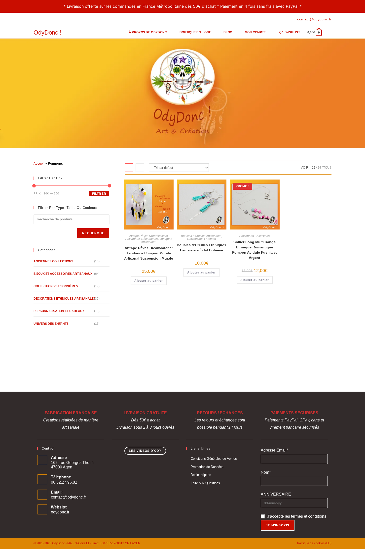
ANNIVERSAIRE (276, 494)
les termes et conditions (305, 516)
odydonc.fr (60, 512)
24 (319, 167)
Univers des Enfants (51, 323)
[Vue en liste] (140, 167)
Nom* (266, 472)
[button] (150, 185)
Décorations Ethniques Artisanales (156, 240)
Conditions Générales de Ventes (214, 458)
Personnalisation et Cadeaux (59, 311)
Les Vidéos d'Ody (145, 451)
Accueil (39, 163)
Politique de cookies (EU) (314, 543)
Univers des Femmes (201, 239)
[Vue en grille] (129, 167)
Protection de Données (207, 467)
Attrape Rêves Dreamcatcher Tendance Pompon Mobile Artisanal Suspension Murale (148, 253)
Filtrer (99, 193)
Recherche (93, 233)
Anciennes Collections (254, 236)
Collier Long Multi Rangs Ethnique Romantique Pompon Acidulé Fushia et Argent (254, 250)
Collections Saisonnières (56, 286)
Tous (327, 167)
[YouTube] (52, 19)
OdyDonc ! (48, 32)
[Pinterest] (40, 19)
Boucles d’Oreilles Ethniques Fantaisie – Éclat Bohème (201, 247)
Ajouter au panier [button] (148, 280)
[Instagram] (46, 19)
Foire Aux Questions (205, 483)
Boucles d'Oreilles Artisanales (201, 236)
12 (313, 167)
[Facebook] (36, 19)
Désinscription (201, 475)
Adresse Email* (274, 450)
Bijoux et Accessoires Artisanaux (63, 273)
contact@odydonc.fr (68, 497)
